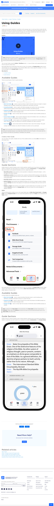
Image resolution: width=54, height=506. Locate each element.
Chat (51, 504)
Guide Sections (7, 74)
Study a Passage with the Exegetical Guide (10, 454)
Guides (19, 19)
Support (32, 13)
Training (27, 13)
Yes (21, 426)
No (27, 426)
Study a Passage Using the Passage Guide (10, 453)
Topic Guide (4, 451)
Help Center (5, 19)
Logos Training (12, 19)
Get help (24, 441)
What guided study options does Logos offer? (11, 455)
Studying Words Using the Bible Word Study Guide (12, 457)
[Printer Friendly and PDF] (5, 25)
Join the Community (40, 13)
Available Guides (7, 72)
